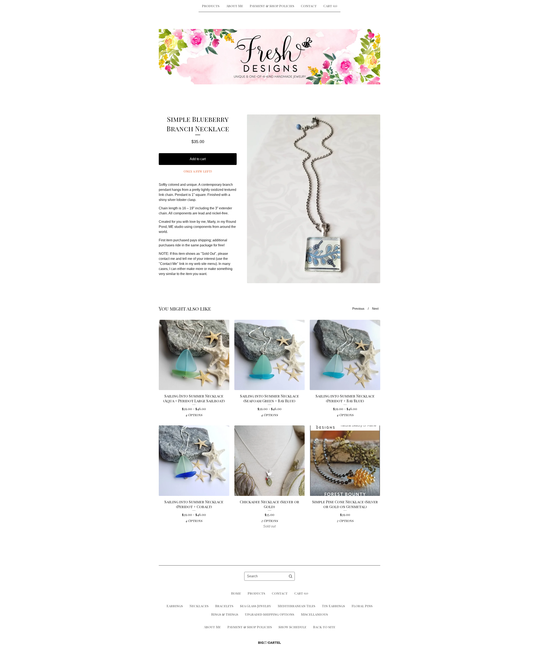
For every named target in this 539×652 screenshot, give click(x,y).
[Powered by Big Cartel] (269, 643)
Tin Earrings (333, 606)
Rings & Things (224, 614)
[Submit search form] (290, 576)
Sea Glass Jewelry (255, 606)
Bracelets (224, 606)
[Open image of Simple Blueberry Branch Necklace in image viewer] (313, 198)
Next (375, 308)
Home (236, 593)
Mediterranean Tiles (296, 606)
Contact (309, 6)
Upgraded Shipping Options (269, 614)
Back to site (324, 627)
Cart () (330, 6)
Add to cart (198, 159)
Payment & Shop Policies (272, 6)
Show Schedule (292, 627)
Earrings (175, 606)
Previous (358, 308)
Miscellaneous (314, 614)
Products (210, 6)
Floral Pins (362, 606)
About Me (234, 6)
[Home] (269, 56)
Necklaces (198, 606)
